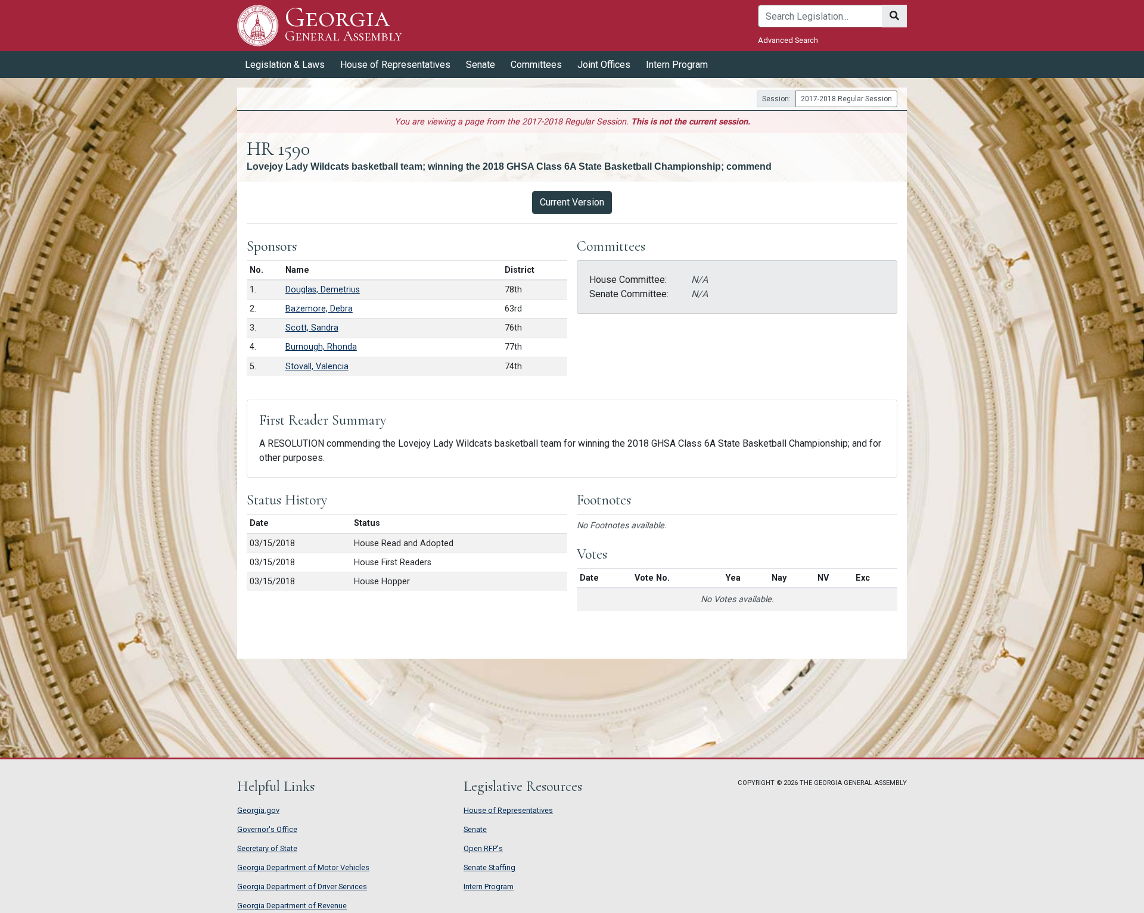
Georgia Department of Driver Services (302, 886)
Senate (475, 829)
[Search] (894, 16)
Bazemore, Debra (319, 309)
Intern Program (677, 64)
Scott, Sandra (311, 328)
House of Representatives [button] (395, 64)
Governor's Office (267, 829)
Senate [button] (480, 64)
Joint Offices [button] (603, 64)
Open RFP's (483, 848)
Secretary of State (267, 848)
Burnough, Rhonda (321, 347)
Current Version (572, 202)
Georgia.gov (258, 810)
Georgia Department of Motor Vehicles (303, 867)
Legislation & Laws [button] (285, 64)
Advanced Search (788, 40)
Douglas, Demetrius (322, 290)
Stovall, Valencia (317, 367)
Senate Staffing (489, 867)
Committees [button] (536, 64)
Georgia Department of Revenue (292, 905)
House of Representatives (508, 810)
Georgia (343, 25)
